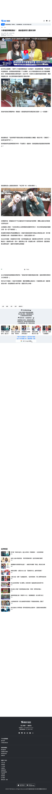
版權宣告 (3, 755)
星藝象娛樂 (3, 770)
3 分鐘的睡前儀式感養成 (26, 315)
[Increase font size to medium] (44, 21)
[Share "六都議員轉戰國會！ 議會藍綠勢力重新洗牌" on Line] (46, 20)
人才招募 (3, 766)
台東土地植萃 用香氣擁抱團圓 (26, 312)
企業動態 (3, 764)
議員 (7, 306)
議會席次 (21, 306)
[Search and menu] (49, 20)
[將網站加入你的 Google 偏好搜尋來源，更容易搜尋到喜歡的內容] (26, 341)
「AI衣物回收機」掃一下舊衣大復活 (26, 323)
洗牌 (15, 306)
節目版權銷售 (4, 772)
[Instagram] (27, 733)
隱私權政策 (3, 749)
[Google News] (32, 733)
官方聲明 (3, 777)
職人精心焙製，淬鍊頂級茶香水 (26, 314)
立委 (3, 306)
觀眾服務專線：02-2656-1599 (26, 729)
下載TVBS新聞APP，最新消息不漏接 (26, 337)
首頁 (2, 27)
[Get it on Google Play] (30, 785)
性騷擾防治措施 (4, 751)
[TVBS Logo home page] (5, 21)
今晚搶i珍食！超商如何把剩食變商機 (26, 321)
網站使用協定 (4, 753)
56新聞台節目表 (4, 742)
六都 (11, 306)
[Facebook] (19, 733)
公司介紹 (3, 762)
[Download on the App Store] (21, 785)
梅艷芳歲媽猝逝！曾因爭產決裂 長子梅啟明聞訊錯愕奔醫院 (18, 24)
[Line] (22, 733)
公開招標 (3, 774)
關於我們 (3, 740)
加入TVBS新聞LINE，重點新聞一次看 (26, 338)
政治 (5, 27)
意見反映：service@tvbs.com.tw (26, 727)
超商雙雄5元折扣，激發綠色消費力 (26, 320)
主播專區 (3, 768)
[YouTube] (30, 733)
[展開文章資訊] (49, 34)
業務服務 (3, 775)
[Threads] (24, 733)
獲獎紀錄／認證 (4, 779)
